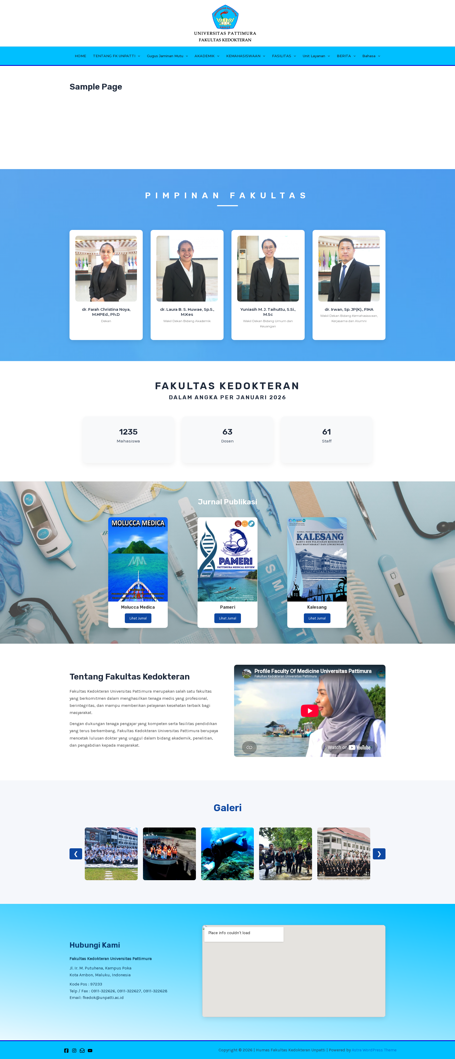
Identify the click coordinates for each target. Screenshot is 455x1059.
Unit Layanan (314, 56)
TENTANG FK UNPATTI (114, 56)
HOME (80, 56)
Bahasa (368, 56)
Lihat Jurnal (138, 618)
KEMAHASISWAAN (243, 56)
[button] (137, 56)
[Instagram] (74, 1050)
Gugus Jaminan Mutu (165, 56)
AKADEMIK (205, 56)
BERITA (344, 56)
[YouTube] (90, 1050)
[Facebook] (66, 1050)
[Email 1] (82, 1050)
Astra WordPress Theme (374, 1049)
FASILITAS (281, 56)
